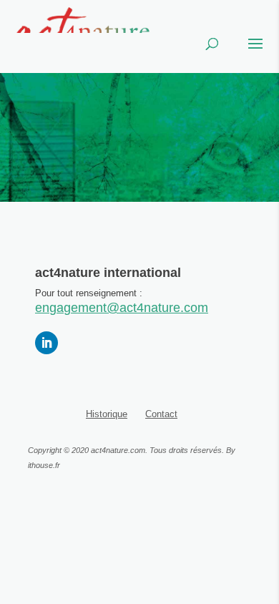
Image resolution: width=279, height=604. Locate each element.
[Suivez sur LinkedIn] (46, 342)
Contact (161, 414)
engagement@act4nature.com (121, 308)
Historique (106, 414)
